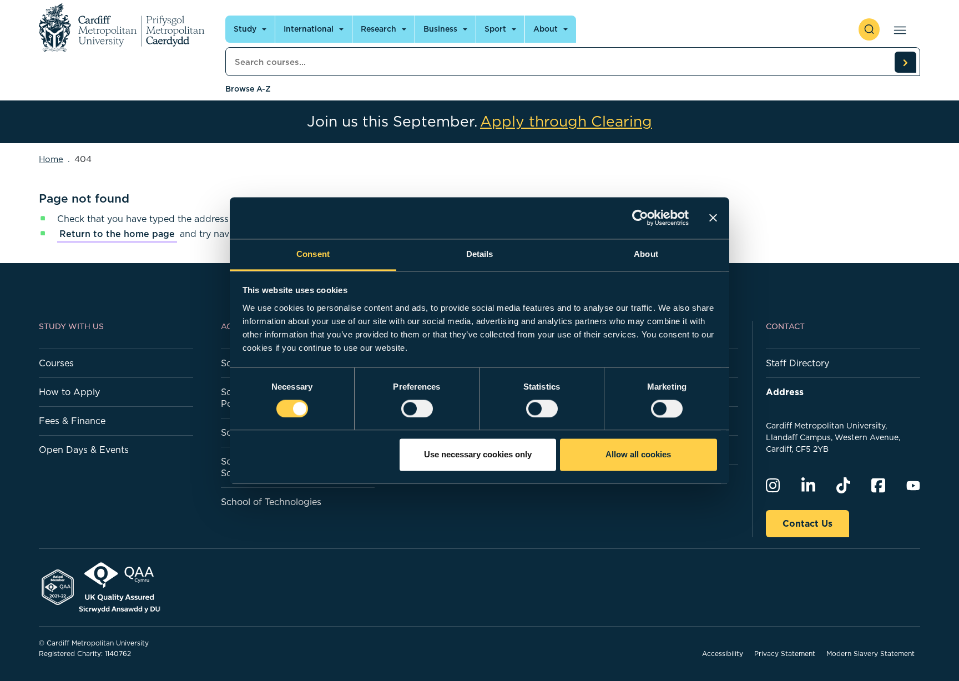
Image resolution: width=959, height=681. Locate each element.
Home (51, 159)
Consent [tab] (313, 254)
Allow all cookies (638, 455)
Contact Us (807, 523)
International (309, 28)
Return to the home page (117, 234)
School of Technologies (271, 502)
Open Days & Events (84, 449)
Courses (56, 363)
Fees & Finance (72, 421)
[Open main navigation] (897, 29)
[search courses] (905, 62)
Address (785, 392)
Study (245, 28)
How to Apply (69, 392)
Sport (495, 28)
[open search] (869, 29)
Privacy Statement (784, 653)
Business (440, 28)
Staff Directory (797, 363)
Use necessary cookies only (478, 455)
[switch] (417, 408)
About (545, 28)
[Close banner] (713, 217)
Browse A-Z (248, 88)
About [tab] (646, 254)
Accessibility (722, 653)
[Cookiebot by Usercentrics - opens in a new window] (640, 217)
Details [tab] (479, 254)
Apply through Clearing (566, 122)
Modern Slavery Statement (870, 653)
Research (378, 28)
